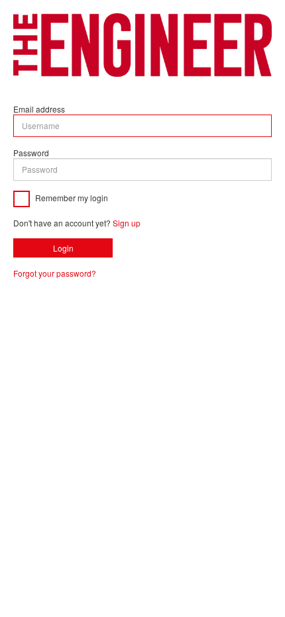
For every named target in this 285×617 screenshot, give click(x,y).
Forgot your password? (54, 273)
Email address (39, 109)
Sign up (127, 222)
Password (31, 152)
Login (63, 248)
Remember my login (70, 197)
